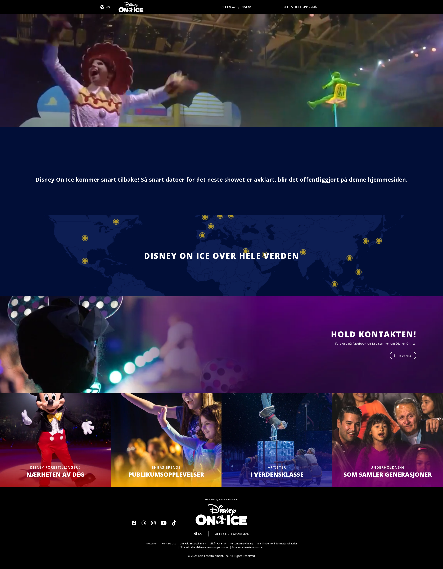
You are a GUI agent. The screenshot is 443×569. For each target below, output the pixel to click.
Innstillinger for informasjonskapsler (277, 543)
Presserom (152, 543)
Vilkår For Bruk (218, 543)
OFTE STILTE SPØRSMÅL (300, 7)
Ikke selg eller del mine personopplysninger (204, 547)
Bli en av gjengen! (236, 7)
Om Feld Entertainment (193, 543)
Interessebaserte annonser (247, 547)
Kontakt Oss (169, 543)
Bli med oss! (403, 355)
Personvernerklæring (241, 543)
